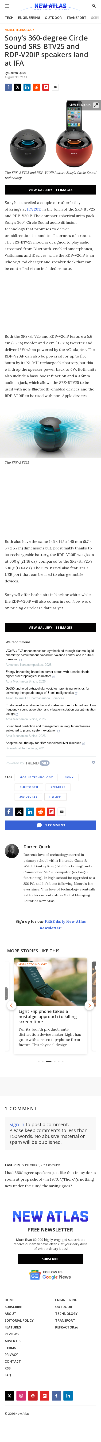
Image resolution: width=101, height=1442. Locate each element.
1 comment (55, 825)
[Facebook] (8, 87)
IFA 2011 (34, 209)
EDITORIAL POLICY (19, 1320)
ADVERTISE (13, 1341)
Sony (69, 777)
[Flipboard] (45, 87)
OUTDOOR (53, 17)
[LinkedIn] (27, 87)
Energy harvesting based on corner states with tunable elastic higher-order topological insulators (47, 674)
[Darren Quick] (12, 851)
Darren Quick (36, 846)
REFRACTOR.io (66, 1327)
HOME (10, 1300)
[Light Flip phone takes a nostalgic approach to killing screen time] (50, 982)
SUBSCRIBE (13, 1306)
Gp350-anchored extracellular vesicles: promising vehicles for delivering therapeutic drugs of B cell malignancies (47, 691)
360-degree (28, 796)
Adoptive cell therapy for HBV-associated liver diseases (43, 743)
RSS (8, 1368)
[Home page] (50, 8)
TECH (9, 17)
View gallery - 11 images (51, 189)
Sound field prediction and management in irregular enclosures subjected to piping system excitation (48, 728)
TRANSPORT (76, 17)
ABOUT (10, 1313)
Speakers (58, 787)
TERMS (10, 1347)
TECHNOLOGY (66, 1313)
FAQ (8, 1375)
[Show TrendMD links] (93, 762)
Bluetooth (28, 787)
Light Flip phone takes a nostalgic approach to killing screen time (48, 1016)
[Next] (89, 1005)
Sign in (16, 1124)
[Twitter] (17, 87)
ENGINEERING (29, 17)
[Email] (55, 87)
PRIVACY (11, 1354)
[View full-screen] (96, 105)
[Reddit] (36, 87)
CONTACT (13, 1361)
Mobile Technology (19, 29)
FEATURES (13, 1327)
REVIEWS (12, 1334)
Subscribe (50, 1259)
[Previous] (11, 1005)
